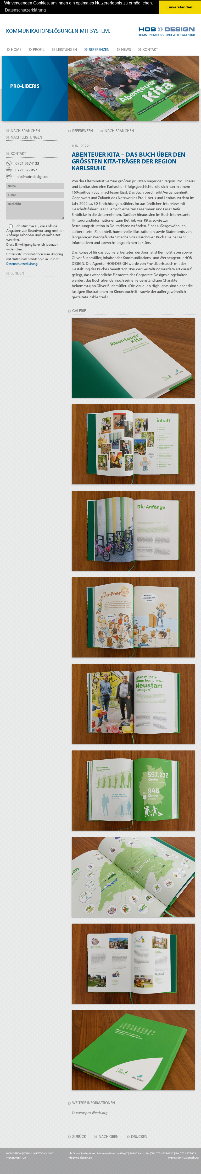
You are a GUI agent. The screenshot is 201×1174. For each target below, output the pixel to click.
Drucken (139, 1136)
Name (12, 186)
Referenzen (99, 49)
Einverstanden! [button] (180, 7)
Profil (38, 49)
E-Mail (12, 195)
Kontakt (150, 49)
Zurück (79, 1136)
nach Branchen (25, 130)
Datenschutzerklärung (21, 263)
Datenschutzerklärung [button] (25, 10)
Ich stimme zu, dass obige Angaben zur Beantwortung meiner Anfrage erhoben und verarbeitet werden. (35, 245)
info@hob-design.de (31, 176)
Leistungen (66, 49)
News (126, 49)
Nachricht (14, 204)
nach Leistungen (26, 137)
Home (16, 49)
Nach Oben (109, 1136)
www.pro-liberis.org (92, 1112)
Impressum (174, 1157)
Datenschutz (191, 1157)
